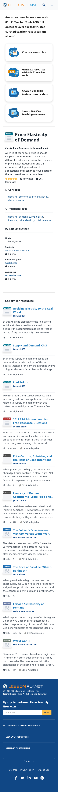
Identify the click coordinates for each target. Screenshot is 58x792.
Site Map (13, 769)
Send (47, 712)
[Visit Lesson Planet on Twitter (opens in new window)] (22, 778)
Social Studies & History (17, 250)
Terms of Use (42, 769)
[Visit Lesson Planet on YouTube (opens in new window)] (36, 778)
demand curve (16, 200)
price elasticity (40, 196)
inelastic (12, 220)
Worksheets (11, 262)
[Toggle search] (44, 5)
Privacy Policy (27, 769)
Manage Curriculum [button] (18, 748)
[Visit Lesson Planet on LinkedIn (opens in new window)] (29, 778)
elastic (39, 216)
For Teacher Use (13, 275)
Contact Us (29, 761)
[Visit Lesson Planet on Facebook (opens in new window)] (16, 778)
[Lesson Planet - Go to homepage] (21, 5)
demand (13, 196)
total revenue (43, 220)
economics (25, 196)
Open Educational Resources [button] (23, 725)
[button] (51, 5)
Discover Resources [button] (17, 736)
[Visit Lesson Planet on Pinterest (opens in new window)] (42, 778)
